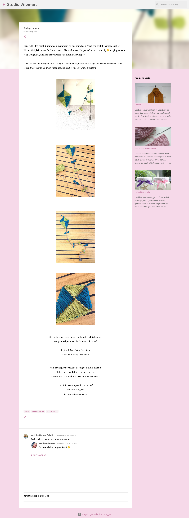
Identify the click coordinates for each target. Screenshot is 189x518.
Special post (52, 411)
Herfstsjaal (139, 105)
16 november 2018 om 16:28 (66, 443)
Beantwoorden (39, 455)
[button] (25, 37)
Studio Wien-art (22, 4)
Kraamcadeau (38, 411)
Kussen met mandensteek (145, 148)
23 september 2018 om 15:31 (65, 435)
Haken (27, 411)
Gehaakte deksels (142, 192)
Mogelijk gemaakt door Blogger (96, 514)
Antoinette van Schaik (42, 435)
